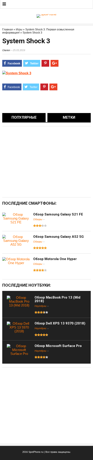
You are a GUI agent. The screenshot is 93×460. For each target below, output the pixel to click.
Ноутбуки (40, 306)
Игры (19, 29)
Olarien (6, 50)
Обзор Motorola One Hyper (55, 259)
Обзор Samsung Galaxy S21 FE (58, 214)
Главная (7, 29)
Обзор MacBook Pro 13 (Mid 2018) (57, 299)
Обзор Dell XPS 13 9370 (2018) (60, 323)
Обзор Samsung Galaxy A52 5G (58, 237)
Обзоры (37, 219)
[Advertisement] (40, 161)
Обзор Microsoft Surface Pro (58, 346)
